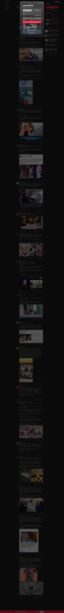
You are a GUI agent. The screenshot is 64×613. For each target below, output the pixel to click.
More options (32, 33)
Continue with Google (32, 27)
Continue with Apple (32, 30)
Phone (37, 10)
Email (28, 10)
